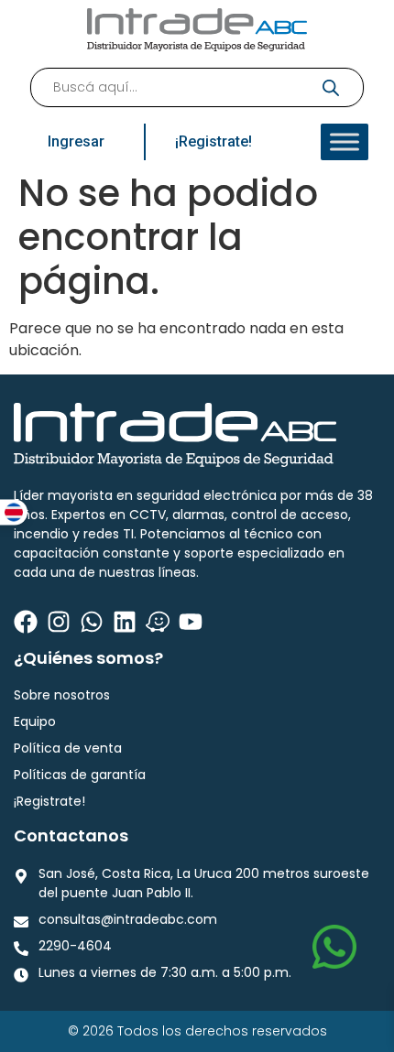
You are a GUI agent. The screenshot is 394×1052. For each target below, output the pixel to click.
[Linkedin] (125, 622)
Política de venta (68, 748)
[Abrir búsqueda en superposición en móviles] (197, 87)
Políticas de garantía (80, 774)
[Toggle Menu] (344, 142)
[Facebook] (26, 622)
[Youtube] (190, 622)
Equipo (35, 721)
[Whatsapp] (92, 622)
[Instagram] (59, 622)
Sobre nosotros (62, 695)
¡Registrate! (49, 801)
